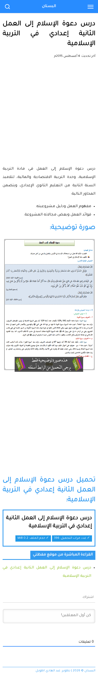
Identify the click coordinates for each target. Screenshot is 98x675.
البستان (49, 6)
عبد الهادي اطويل (48, 671)
